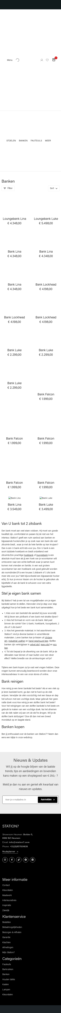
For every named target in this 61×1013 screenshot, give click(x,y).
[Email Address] (38, 1009)
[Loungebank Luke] (46, 205)
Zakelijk (5, 910)
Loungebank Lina (14, 219)
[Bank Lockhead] (46, 273)
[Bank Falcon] (46, 377)
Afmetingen (7, 947)
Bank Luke (14, 350)
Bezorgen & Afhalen (11, 932)
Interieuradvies (9, 900)
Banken (6, 974)
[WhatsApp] (23, 1009)
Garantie (6, 937)
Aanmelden (46, 800)
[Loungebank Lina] (15, 205)
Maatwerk (7, 895)
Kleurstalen (7, 890)
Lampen (6, 990)
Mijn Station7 (8, 952)
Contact (6, 885)
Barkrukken (7, 969)
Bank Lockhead (46, 284)
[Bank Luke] (15, 338)
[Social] (5, 859)
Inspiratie (6, 905)
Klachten (6, 942)
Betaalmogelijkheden (12, 927)
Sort (52, 188)
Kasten (5, 984)
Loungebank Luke (46, 219)
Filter (10, 188)
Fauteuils (6, 964)
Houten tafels (8, 979)
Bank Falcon (46, 394)
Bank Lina (14, 251)
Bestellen (6, 922)
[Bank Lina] (15, 240)
